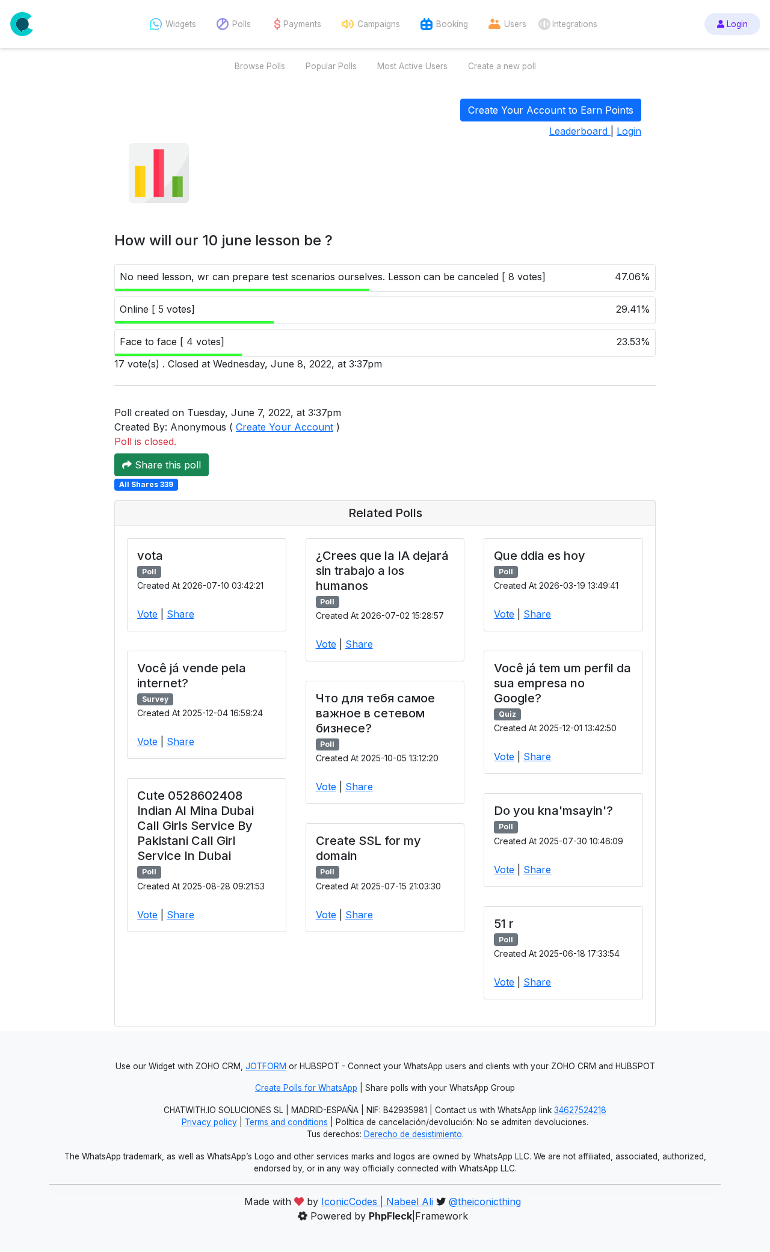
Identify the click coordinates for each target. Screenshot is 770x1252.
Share (180, 614)
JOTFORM (265, 1066)
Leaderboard (580, 131)
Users (515, 24)
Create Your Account (284, 427)
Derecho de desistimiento (413, 1134)
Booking (452, 24)
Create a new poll (502, 66)
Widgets (180, 24)
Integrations (574, 24)
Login (736, 24)
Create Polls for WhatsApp (306, 1088)
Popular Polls (331, 66)
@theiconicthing (485, 1201)
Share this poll (166, 465)
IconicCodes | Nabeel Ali (377, 1201)
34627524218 (580, 1110)
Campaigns (378, 24)
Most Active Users (412, 66)
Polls (241, 24)
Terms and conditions (286, 1122)
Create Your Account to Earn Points (550, 110)
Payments (302, 24)
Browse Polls (260, 66)
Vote (147, 614)
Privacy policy (209, 1122)
